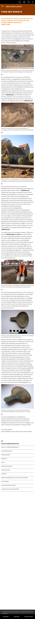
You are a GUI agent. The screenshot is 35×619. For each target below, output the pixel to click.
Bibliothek (4, 458)
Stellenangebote (5, 455)
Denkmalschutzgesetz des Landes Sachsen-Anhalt (14, 477)
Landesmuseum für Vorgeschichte (10, 489)
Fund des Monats (5, 470)
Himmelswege (5, 481)
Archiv (2, 462)
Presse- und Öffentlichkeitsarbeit (9, 447)
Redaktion (4, 474)
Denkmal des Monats (6, 466)
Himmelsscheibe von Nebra (8, 485)
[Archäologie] (17, 6)
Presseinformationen (6, 451)
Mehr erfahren (28, 616)
